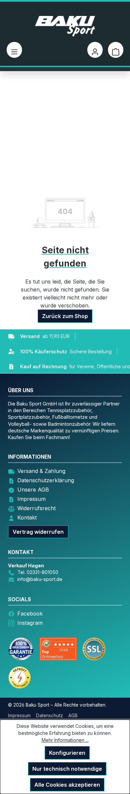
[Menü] (14, 50)
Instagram (30, 623)
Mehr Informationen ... (65, 740)
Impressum (31, 499)
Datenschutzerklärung (45, 480)
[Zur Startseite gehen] (65, 26)
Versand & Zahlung (41, 471)
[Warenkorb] (115, 50)
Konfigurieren (67, 752)
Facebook (30, 613)
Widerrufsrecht (36, 508)
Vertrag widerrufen (38, 531)
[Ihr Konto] (95, 50)
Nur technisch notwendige (67, 768)
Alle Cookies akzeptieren (67, 784)
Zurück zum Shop (65, 316)
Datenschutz (49, 715)
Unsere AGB (33, 489)
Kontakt (27, 517)
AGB (73, 715)
